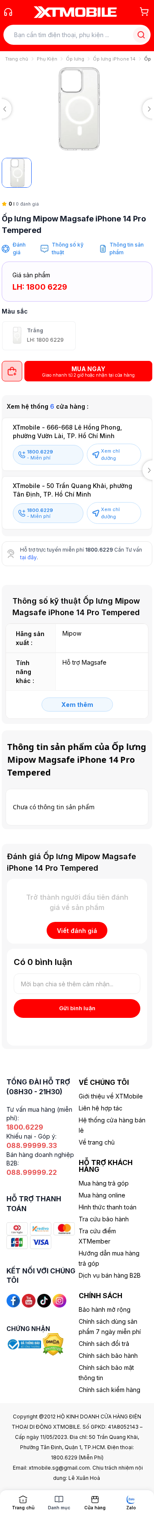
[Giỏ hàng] (144, 11)
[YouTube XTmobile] (29, 1300)
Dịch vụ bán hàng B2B (110, 1275)
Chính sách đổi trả (104, 1343)
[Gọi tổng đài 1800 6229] (8, 12)
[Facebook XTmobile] (13, 1300)
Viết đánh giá (77, 930)
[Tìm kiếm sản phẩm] (141, 35)
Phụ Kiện (47, 59)
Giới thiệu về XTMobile (111, 1096)
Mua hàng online (102, 1195)
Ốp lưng (75, 59)
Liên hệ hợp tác (100, 1108)
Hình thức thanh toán (107, 1207)
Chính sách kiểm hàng (109, 1389)
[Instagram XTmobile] (59, 1300)
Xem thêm (77, 704)
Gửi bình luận (77, 1008)
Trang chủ (16, 59)
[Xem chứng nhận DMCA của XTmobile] (54, 1344)
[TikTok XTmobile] (44, 1300)
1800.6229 (99, 549)
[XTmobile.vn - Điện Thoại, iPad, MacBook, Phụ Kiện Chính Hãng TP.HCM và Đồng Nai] (75, 12)
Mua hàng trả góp (104, 1183)
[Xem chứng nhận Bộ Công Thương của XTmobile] (24, 1344)
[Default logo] (17, 173)
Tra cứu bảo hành (104, 1219)
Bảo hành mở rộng (104, 1309)
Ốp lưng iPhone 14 (114, 59)
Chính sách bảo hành (108, 1355)
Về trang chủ (97, 1142)
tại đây (28, 557)
